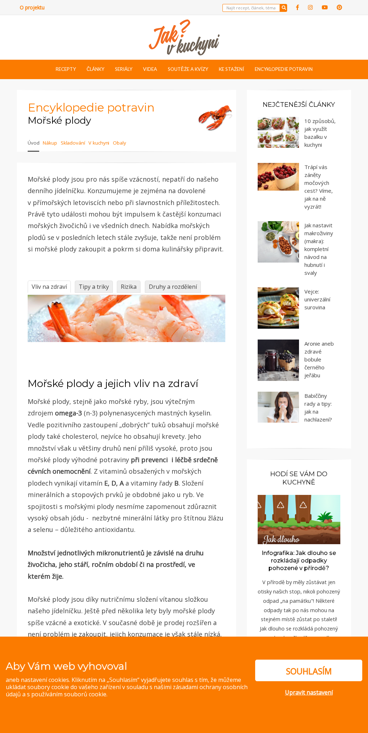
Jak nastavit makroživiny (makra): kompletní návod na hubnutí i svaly (318, 249)
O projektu (32, 7)
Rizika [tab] (129, 287)
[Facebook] (297, 7)
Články (95, 69)
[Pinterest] (339, 7)
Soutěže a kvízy (188, 69)
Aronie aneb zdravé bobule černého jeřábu (319, 359)
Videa (150, 69)
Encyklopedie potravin (284, 69)
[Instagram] (310, 7)
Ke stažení (231, 69)
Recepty (66, 69)
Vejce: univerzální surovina (317, 299)
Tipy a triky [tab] (94, 287)
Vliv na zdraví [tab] (49, 287)
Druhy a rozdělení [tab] (173, 287)
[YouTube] (325, 7)
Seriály (123, 69)
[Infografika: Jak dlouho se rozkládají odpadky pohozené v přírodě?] (299, 519)
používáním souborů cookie (68, 694)
